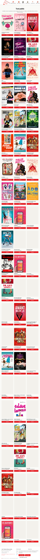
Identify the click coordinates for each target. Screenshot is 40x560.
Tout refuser (28, 555)
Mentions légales (4, 554)
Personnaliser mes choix (23, 557)
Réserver (7, 59)
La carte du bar (33, 3)
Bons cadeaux (19, 3)
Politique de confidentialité (9, 554)
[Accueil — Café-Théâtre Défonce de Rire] (6, 2)
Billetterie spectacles (13, 3)
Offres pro (23, 3)
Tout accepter (22, 555)
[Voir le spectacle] (7, 22)
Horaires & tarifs (27, 3)
